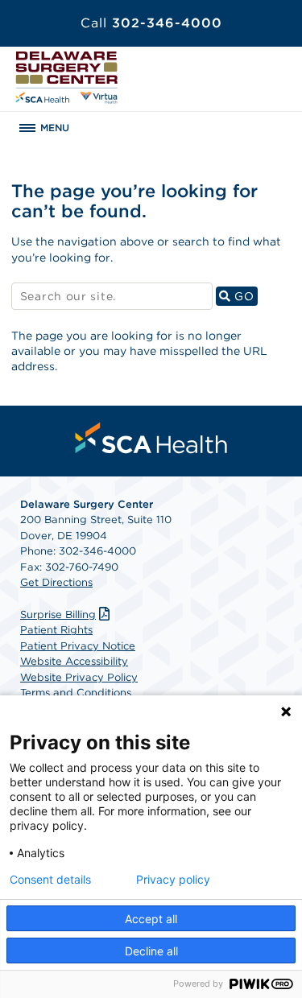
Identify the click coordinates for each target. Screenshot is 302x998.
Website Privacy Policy (79, 677)
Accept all (151, 919)
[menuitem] (151, 438)
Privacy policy (173, 879)
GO (244, 296)
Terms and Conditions (75, 693)
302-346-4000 (151, 23)
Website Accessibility (74, 661)
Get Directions (56, 582)
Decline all (151, 951)
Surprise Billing (58, 614)
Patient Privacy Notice (77, 646)
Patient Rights (56, 630)
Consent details (50, 879)
